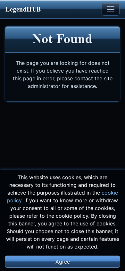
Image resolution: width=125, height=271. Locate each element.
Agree (62, 261)
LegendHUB (23, 9)
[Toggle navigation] (111, 9)
